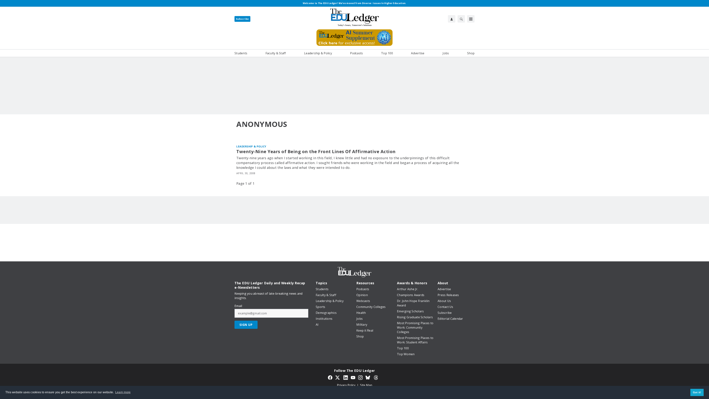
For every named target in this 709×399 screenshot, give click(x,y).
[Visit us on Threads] (376, 377)
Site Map (366, 385)
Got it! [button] (697, 392)
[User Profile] (451, 19)
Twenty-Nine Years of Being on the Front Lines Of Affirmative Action (316, 151)
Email (238, 305)
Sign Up (246, 325)
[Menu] (471, 19)
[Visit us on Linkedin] (345, 377)
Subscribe (242, 19)
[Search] (461, 19)
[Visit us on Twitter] (337, 377)
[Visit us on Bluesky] (368, 377)
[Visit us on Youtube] (353, 377)
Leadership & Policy (251, 146)
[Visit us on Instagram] (360, 377)
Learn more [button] (123, 392)
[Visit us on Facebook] (330, 377)
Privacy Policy (346, 385)
